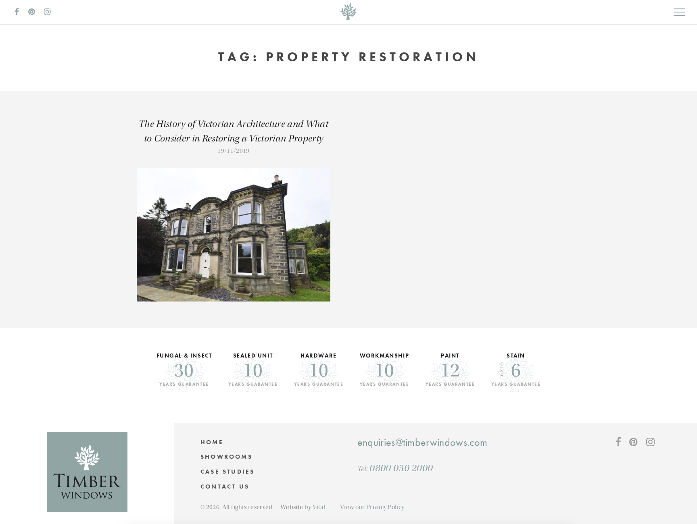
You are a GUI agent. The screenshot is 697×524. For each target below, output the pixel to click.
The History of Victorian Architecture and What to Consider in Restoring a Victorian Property (233, 131)
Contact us (224, 486)
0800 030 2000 (401, 468)
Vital (319, 507)
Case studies (227, 472)
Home (211, 442)
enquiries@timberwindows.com (422, 442)
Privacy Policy (385, 507)
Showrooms (226, 457)
